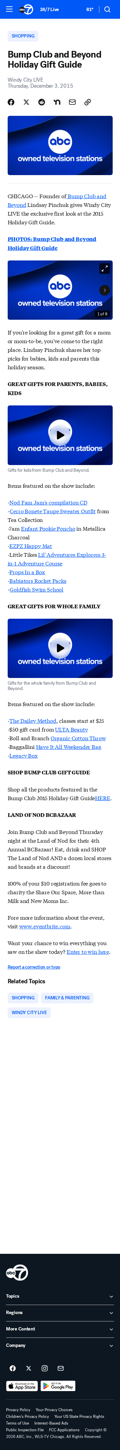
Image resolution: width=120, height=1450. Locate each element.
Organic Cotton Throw (78, 738)
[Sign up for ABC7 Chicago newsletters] (60, 1368)
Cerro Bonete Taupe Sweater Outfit (53, 511)
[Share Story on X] (26, 102)
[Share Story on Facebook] (11, 102)
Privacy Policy (18, 1410)
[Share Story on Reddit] (41, 102)
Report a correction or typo (34, 967)
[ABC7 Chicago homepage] (26, 9)
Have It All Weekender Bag (68, 746)
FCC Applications (64, 1430)
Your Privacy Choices (54, 1410)
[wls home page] (17, 1273)
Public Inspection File (25, 1430)
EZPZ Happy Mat (30, 545)
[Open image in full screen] (104, 268)
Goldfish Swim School (36, 589)
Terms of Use (17, 1423)
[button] (9, 9)
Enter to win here (88, 951)
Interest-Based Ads (51, 1423)
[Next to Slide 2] (104, 290)
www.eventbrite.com (44, 926)
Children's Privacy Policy (27, 1417)
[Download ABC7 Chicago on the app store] (22, 1386)
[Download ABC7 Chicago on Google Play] (58, 1386)
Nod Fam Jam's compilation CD (48, 502)
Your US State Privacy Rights (79, 1417)
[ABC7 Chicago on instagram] (44, 1368)
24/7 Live (49, 9)
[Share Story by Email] (72, 102)
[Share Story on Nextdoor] (57, 102)
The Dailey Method (32, 720)
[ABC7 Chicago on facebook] (12, 1368)
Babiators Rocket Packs (37, 580)
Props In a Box (27, 572)
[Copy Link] (87, 102)
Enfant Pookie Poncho (48, 528)
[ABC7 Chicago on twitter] (28, 1368)
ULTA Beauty (71, 729)
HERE (102, 798)
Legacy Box (23, 755)
